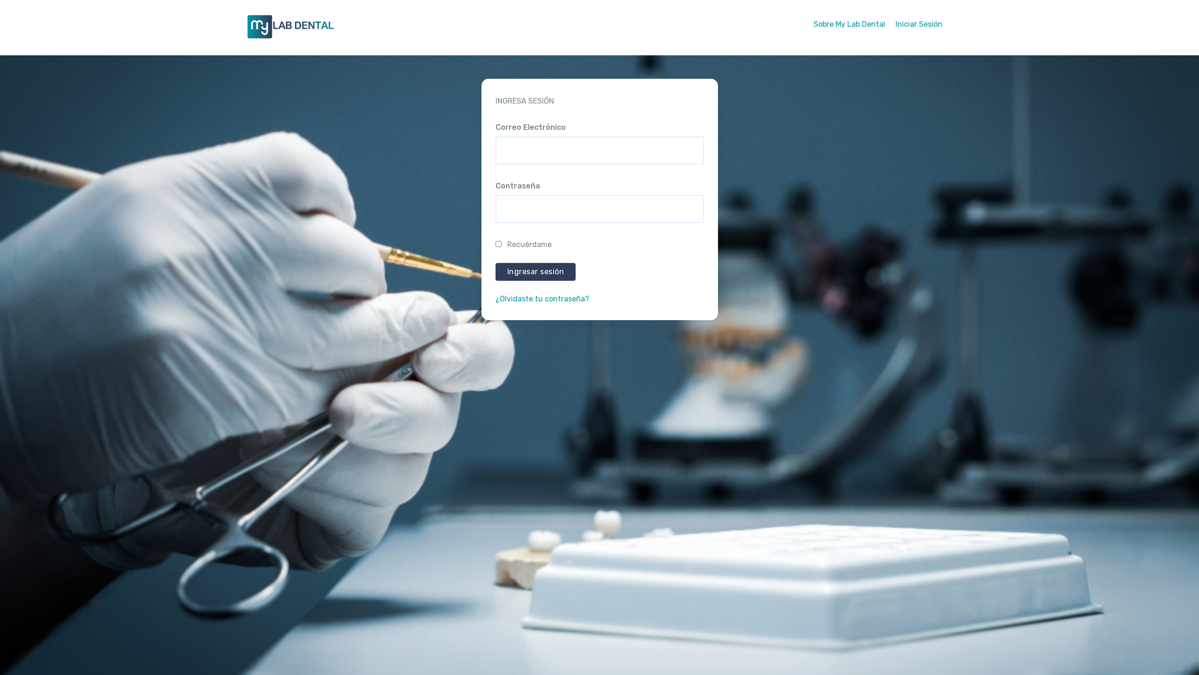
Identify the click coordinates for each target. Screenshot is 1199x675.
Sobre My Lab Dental (849, 24)
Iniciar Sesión (919, 24)
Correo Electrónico (531, 127)
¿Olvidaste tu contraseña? (542, 298)
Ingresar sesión (535, 271)
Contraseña (518, 185)
